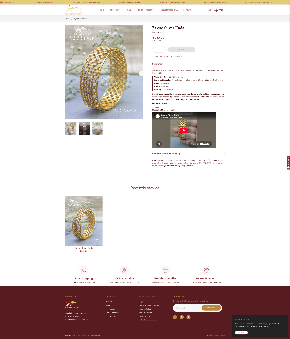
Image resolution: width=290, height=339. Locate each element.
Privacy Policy (144, 316)
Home (67, 19)
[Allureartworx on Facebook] (175, 317)
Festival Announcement (148, 320)
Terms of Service (145, 313)
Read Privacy (263, 326)
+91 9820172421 (73, 316)
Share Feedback (112, 313)
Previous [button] (67, 73)
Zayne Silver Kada (84, 248)
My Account (110, 309)
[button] (210, 10)
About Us (109, 302)
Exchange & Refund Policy (149, 305)
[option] (104, 72)
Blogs (108, 305)
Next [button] (141, 73)
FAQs (156, 107)
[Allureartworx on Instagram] (188, 317)
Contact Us (110, 316)
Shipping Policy (145, 309)
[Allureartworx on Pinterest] (182, 317)
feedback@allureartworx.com (78, 319)
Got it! (241, 332)
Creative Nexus (220, 335)
